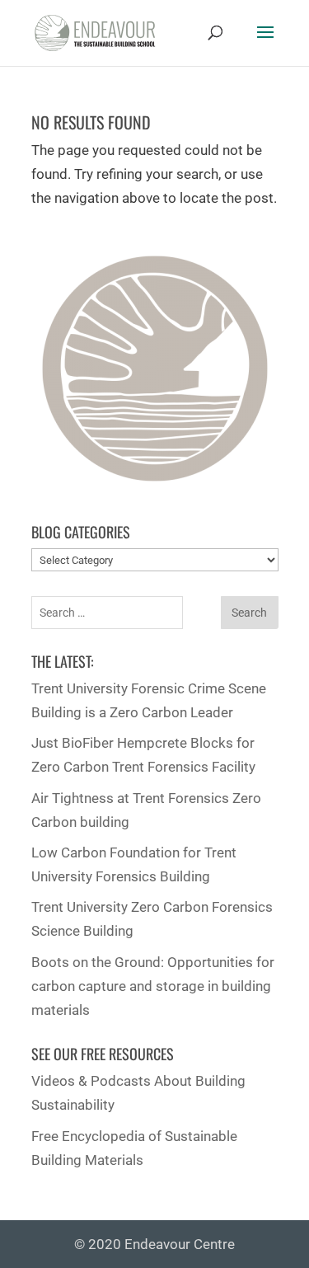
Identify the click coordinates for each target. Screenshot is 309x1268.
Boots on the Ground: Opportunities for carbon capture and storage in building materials (152, 986)
